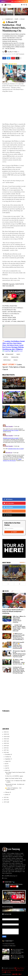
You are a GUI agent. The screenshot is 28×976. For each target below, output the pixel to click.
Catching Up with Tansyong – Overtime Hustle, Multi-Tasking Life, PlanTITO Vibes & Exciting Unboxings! (19, 670)
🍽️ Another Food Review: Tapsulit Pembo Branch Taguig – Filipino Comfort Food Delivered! (19, 628)
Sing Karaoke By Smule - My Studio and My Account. (14, 785)
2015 (5, 797)
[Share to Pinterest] (13, 58)
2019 (5, 745)
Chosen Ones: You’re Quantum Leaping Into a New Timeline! (20, 12)
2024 (5, 736)
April (6, 768)
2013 (5, 802)
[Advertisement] (14, 108)
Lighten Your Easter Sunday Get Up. (13, 778)
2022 (5, 739)
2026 (5, 732)
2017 (5, 750)
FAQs (3, 972)
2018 (5, 748)
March (7, 770)
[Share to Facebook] (4, 58)
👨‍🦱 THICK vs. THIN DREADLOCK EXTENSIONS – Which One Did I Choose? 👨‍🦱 (19, 662)
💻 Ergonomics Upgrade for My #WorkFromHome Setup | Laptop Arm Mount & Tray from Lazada (19, 654)
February (7, 792)
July (6, 763)
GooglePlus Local (17, 351)
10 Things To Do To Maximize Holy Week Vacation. (15, 781)
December (8, 754)
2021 (5, 741)
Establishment (9, 19)
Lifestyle (22, 19)
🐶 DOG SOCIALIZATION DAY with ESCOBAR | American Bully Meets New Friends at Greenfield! (17, 951)
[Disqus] (14, 442)
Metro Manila (7, 360)
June (6, 766)
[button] (3, 1)
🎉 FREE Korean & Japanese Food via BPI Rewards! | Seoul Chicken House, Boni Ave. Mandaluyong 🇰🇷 (18, 636)
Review (16, 360)
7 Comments (21, 54)
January (7, 794)
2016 (5, 752)
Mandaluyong (14, 357)
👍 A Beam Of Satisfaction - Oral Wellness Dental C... (13, 788)
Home (3, 1)
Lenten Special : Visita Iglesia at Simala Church (14, 367)
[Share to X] (9, 58)
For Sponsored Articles (8, 944)
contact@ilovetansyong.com (10, 876)
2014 (5, 799)
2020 (5, 743)
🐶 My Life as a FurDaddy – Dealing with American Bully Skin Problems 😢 (18, 957)
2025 (5, 734)
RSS (8, 972)
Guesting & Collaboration (9, 946)
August (7, 761)
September (8, 759)
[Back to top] (24, 972)
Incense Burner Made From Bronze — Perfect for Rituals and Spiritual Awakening (13, 611)
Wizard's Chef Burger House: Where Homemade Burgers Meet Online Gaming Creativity (13, 575)
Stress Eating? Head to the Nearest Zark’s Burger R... (15, 773)
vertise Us (20, 970)
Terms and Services (9, 970)
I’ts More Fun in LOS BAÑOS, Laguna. (14, 776)
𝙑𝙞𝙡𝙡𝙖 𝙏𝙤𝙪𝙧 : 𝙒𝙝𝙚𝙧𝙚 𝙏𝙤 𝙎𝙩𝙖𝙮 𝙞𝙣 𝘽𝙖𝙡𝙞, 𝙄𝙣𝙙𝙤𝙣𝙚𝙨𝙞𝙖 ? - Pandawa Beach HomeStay (19, 619)
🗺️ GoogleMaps (6, 351)
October (7, 757)
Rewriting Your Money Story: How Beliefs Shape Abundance (6, 12)
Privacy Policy (20, 968)
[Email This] (17, 58)
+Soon (5, 878)
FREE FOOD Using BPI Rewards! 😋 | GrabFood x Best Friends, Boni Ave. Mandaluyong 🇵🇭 (18, 645)
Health (16, 19)
